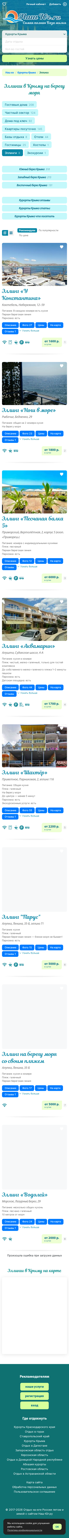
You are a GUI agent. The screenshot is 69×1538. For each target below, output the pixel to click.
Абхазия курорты (34, 1464)
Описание (10, 325)
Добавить (55, 4)
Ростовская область (34, 1469)
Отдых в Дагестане (34, 1445)
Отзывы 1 (10, 331)
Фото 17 (27, 1088)
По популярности (48, 230)
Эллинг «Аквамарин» (28, 646)
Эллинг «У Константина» (21, 294)
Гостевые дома (19, 104)
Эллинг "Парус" (21, 916)
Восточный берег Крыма (34, 185)
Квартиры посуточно (23, 129)
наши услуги (34, 1387)
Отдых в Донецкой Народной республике (34, 1459)
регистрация (34, 1396)
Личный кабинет (36, 4)
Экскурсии (36, 153)
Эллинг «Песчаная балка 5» (33, 522)
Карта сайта (34, 1482)
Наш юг (9, 72)
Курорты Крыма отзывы (34, 200)
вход (34, 1405)
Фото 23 (27, 433)
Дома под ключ (18, 121)
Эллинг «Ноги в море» (29, 410)
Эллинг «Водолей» (25, 1194)
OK (57, 1526)
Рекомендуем (27, 230)
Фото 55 (27, 810)
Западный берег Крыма (34, 177)
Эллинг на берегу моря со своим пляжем (29, 1057)
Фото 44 (27, 687)
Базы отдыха (16, 137)
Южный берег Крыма (34, 169)
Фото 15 (27, 947)
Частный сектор (20, 112)
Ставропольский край (34, 1436)
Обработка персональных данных (34, 1487)
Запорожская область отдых (34, 1450)
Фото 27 (27, 325)
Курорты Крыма (26, 72)
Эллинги (12, 153)
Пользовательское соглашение (34, 1491)
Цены (41, 325)
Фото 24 (27, 1221)
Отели (41, 137)
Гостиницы (15, 145)
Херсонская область (34, 1455)
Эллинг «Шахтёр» (25, 772)
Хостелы (41, 145)
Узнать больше (30, 330)
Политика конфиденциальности (24, 1530)
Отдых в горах (34, 1431)
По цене (23, 235)
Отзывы (9, 567)
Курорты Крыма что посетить (34, 216)
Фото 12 (27, 560)
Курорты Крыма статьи (34, 208)
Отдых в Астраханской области (34, 1473)
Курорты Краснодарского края (34, 1427)
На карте (55, 325)
